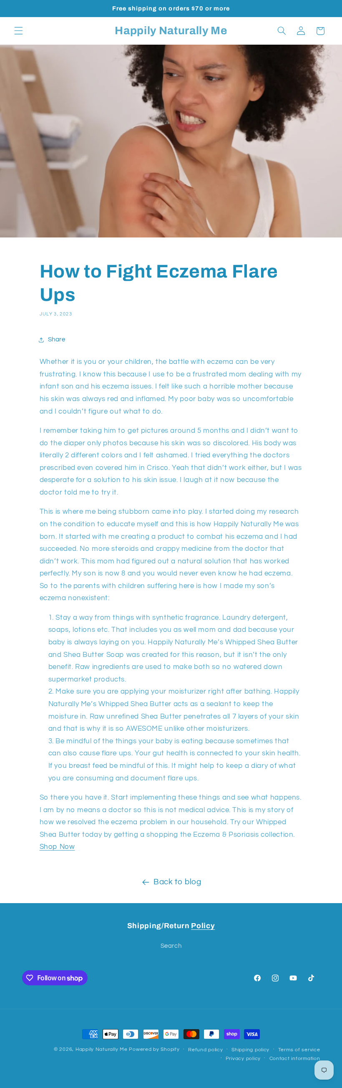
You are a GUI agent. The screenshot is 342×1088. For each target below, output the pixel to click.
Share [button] (56, 339)
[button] (18, 30)
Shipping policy (250, 1050)
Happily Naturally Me (101, 1049)
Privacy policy (243, 1058)
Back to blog (177, 882)
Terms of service (299, 1050)
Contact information (294, 1058)
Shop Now (57, 847)
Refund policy (205, 1050)
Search (171, 946)
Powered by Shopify (154, 1049)
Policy (203, 926)
